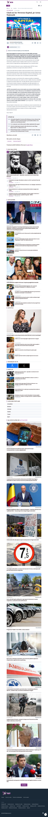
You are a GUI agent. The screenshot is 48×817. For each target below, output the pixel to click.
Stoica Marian (38, 446)
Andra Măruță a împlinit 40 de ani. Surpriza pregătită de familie (22, 282)
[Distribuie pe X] (40, 43)
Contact (2, 797)
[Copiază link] (32, 43)
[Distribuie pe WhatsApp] (38, 43)
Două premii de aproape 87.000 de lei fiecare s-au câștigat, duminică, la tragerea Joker (26, 384)
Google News (29, 145)
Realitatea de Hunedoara (13, 807)
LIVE (8, 5)
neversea (9, 141)
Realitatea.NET (3, 804)
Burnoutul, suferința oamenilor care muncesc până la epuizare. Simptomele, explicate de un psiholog (22, 659)
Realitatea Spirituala (27, 804)
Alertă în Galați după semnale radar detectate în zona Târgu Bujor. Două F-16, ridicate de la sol (24, 127)
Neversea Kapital (17, 141)
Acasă (9, 8)
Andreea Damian (18, 42)
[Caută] (37, 2)
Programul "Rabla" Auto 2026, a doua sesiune (18, 629)
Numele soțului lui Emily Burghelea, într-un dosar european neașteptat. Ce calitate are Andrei (26, 286)
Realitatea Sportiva (11, 804)
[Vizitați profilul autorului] (8, 43)
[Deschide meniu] (40, 2)
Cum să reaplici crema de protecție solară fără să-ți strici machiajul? (24, 335)
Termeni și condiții (8, 797)
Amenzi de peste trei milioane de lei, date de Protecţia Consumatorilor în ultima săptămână (20, 449)
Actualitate (15, 8)
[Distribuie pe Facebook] (35, 43)
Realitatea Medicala (35, 804)
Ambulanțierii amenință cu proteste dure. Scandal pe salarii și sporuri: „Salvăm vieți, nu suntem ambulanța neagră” (22, 689)
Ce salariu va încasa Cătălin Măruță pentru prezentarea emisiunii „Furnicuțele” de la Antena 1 (27, 292)
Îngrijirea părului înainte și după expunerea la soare (26, 355)
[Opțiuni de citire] (45, 814)
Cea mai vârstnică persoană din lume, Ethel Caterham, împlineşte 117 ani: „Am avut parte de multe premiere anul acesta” (24, 750)
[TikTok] (41, 5)
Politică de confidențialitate (17, 797)
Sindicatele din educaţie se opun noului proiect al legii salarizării (23, 540)
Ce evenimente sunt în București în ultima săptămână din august (25, 124)
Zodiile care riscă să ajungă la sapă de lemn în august (27, 338)
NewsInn (28, 807)
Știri (11, 8)
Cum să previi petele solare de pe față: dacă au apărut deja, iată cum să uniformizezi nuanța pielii (27, 345)
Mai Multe (24, 784)
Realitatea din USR (4, 807)
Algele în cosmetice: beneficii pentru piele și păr (26, 350)
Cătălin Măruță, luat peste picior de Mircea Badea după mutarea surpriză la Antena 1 (27, 298)
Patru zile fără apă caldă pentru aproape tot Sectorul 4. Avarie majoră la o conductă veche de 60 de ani (22, 600)
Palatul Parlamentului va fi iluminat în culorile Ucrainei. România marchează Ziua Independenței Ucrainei (25, 130)
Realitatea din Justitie (18, 804)
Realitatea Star (38, 477)
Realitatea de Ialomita (22, 807)
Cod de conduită (26, 797)
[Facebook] (39, 5)
